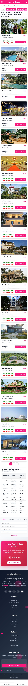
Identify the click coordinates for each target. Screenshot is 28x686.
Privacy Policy (14, 605)
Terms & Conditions (14, 602)
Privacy (12, 677)
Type (3, 9)
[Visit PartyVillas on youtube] (22, 591)
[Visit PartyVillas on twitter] (14, 591)
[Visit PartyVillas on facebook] (5, 591)
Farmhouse (14, 619)
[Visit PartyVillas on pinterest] (18, 591)
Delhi (4, 519)
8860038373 (16, 557)
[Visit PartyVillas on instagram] (9, 591)
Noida (19, 519)
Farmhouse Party (14, 645)
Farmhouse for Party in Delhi (8, 526)
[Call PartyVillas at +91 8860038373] (26, 2)
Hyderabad (7, 5)
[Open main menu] (2, 2)
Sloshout (5, 585)
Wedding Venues (14, 635)
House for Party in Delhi (7, 532)
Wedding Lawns (14, 624)
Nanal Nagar (14, 5)
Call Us (8, 684)
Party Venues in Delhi (6, 523)
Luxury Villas (14, 621)
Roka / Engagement (23, 5)
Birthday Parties (14, 640)
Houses (14, 626)
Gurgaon (11, 519)
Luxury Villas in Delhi (6, 529)
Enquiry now (14, 607)
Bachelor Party (14, 643)
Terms (16, 677)
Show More (14, 535)
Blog (14, 610)
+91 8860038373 (7, 670)
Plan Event (22, 684)
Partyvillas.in (11, 675)
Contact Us (14, 600)
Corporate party (14, 638)
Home (2, 5)
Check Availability (20, 42)
